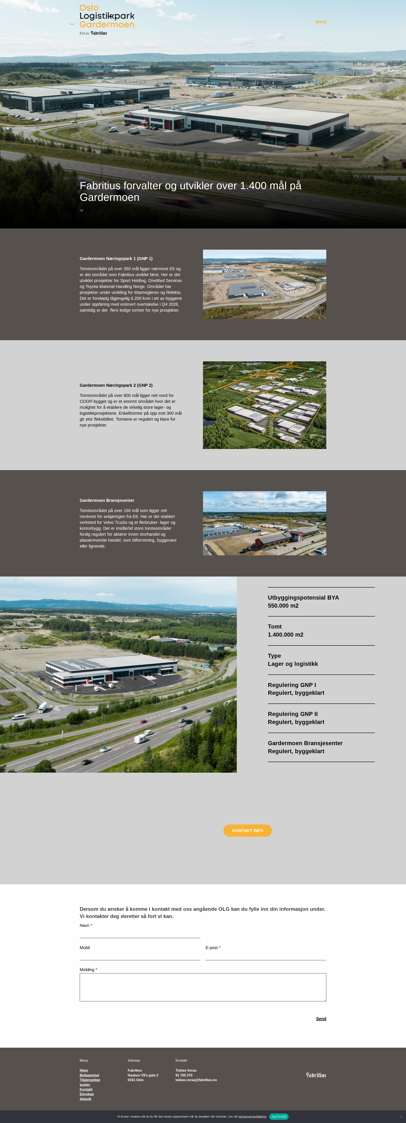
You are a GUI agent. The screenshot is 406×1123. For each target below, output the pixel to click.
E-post (213, 947)
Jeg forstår (279, 1116)
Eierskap (87, 1094)
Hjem (84, 1070)
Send (321, 1018)
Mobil (85, 947)
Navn (86, 925)
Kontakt (86, 1089)
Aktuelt (85, 1099)
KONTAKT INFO (247, 830)
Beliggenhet (89, 1075)
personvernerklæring (252, 1116)
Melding (88, 969)
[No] (401, 1117)
